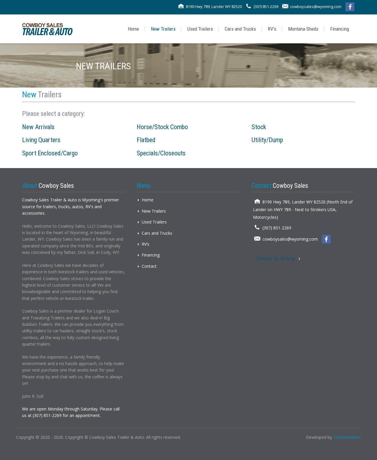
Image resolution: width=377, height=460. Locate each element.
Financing (339, 29)
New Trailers (163, 29)
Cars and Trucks (240, 29)
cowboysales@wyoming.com (315, 6)
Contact (149, 266)
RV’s (272, 29)
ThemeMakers (347, 437)
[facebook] (349, 6)
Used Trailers (200, 29)
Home (133, 29)
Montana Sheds (303, 29)
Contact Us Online (276, 259)
